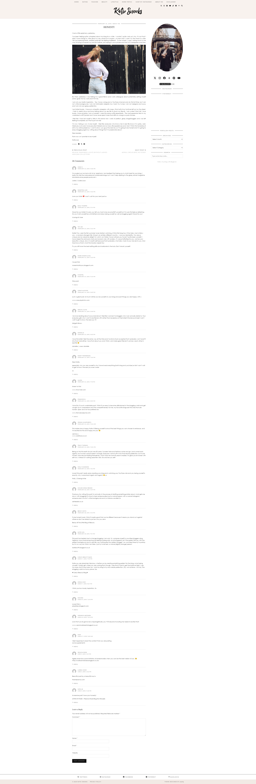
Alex (79, 634)
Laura (80, 380)
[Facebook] (176, 6)
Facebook (129, 777)
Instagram (105, 777)
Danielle (81, 332)
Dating (85, 2)
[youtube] (179, 78)
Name (74, 738)
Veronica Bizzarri (84, 615)
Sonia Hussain (83, 290)
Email (74, 745)
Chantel (81, 275)
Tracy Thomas (83, 445)
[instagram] (160, 78)
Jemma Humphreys (84, 422)
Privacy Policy (95, 781)
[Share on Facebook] (79, 144)
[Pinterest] (167, 6)
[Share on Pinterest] (84, 144)
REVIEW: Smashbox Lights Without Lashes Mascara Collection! (89, 152)
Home (76, 2)
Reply (76, 184)
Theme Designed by (174, 781)
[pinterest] (174, 78)
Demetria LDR (82, 190)
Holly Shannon (83, 467)
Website (75, 753)
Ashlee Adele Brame (85, 488)
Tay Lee (80, 227)
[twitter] (155, 78)
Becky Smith (82, 511)
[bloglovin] (169, 78)
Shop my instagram (144, 2)
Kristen (80, 598)
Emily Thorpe (82, 206)
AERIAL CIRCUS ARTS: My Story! (134, 151)
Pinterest (151, 777)
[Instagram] (164, 6)
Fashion (95, 2)
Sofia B (80, 689)
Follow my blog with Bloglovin (167, 162)
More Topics (127, 2)
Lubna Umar (82, 670)
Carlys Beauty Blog (85, 557)
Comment (76, 717)
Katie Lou (81, 532)
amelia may (82, 582)
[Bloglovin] (179, 6)
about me (116, 23)
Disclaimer (171, 2)
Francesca (82, 399)
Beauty (104, 2)
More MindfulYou (84, 256)
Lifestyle (114, 2)
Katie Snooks (128, 11)
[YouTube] (170, 6)
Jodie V (80, 167)
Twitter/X (83, 777)
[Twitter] (161, 6)
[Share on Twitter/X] (81, 144)
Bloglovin (174, 777)
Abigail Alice (82, 309)
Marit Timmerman (84, 355)
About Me (159, 2)
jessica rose (82, 652)
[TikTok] (173, 6)
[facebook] (164, 78)
